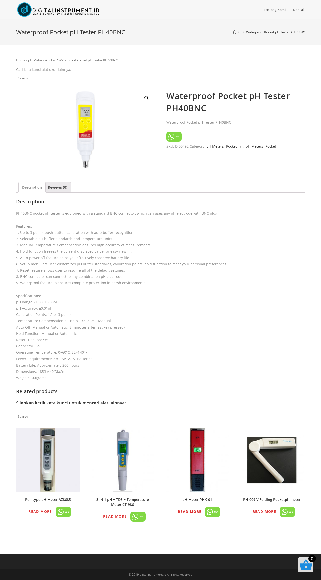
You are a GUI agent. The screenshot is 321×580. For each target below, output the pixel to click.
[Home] (234, 32)
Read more (40, 511)
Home (20, 60)
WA (177, 136)
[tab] (32, 187)
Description (32, 187)
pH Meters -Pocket (42, 60)
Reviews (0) (57, 187)
